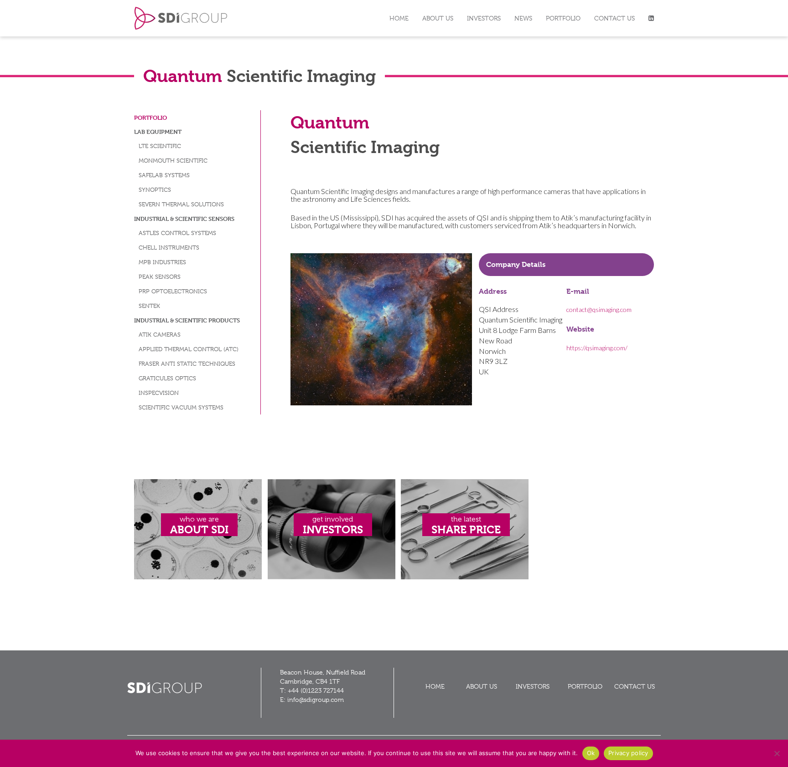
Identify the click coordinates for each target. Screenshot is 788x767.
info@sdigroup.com (315, 699)
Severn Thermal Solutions (181, 204)
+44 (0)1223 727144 (316, 690)
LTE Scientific (160, 146)
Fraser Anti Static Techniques (187, 363)
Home (399, 18)
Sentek (149, 305)
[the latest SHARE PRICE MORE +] (465, 577)
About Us (437, 18)
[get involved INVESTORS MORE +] (331, 577)
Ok (591, 753)
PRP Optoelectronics (173, 291)
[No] (776, 753)
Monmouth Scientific (173, 160)
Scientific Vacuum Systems (181, 407)
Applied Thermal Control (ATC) (188, 349)
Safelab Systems (164, 175)
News (523, 18)
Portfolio (563, 18)
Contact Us (614, 18)
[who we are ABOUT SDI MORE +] (198, 577)
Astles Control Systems (177, 233)
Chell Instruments (169, 247)
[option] (381, 329)
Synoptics (155, 189)
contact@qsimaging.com (599, 309)
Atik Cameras (160, 334)
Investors (484, 18)
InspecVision (159, 392)
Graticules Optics (167, 378)
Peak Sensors (160, 276)
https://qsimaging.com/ (596, 348)
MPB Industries (162, 262)
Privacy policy (628, 753)
